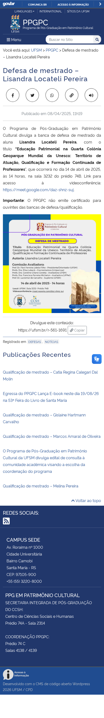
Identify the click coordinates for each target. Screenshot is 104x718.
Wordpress (81, 683)
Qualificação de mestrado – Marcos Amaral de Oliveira (52, 436)
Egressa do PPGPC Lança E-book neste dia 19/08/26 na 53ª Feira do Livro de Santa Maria (51, 397)
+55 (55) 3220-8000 (24, 581)
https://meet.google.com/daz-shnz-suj (38, 189)
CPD (29, 689)
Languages (23, 11)
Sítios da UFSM (78, 11)
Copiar (80, 329)
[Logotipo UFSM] (15, 22)
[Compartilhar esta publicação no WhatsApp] (52, 95)
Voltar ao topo (88, 500)
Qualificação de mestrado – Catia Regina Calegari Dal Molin (50, 375)
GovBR (9, 4)
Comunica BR (37, 4)
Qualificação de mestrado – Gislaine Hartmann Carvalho (44, 418)
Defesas (34, 342)
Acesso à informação (73, 4)
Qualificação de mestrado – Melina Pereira (40, 485)
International (50, 11)
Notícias (51, 342)
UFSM (17, 689)
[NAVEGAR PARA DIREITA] (100, 4)
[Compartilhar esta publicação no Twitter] (32, 95)
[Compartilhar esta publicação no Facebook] (12, 95)
